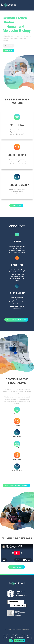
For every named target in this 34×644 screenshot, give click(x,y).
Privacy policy (19, 640)
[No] (32, 638)
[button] (8, 46)
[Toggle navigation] (30, 5)
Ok (11, 640)
